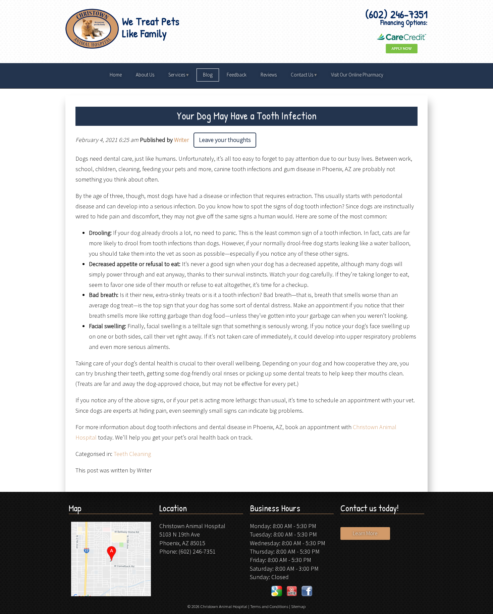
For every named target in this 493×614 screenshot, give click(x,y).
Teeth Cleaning (132, 454)
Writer (181, 140)
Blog (208, 74)
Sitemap (298, 606)
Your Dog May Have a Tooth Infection (247, 116)
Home (116, 74)
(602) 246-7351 (197, 551)
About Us (145, 74)
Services (176, 74)
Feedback (236, 74)
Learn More (365, 533)
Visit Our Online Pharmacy (357, 74)
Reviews (269, 74)
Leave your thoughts (225, 140)
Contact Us (302, 74)
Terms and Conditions (269, 606)
